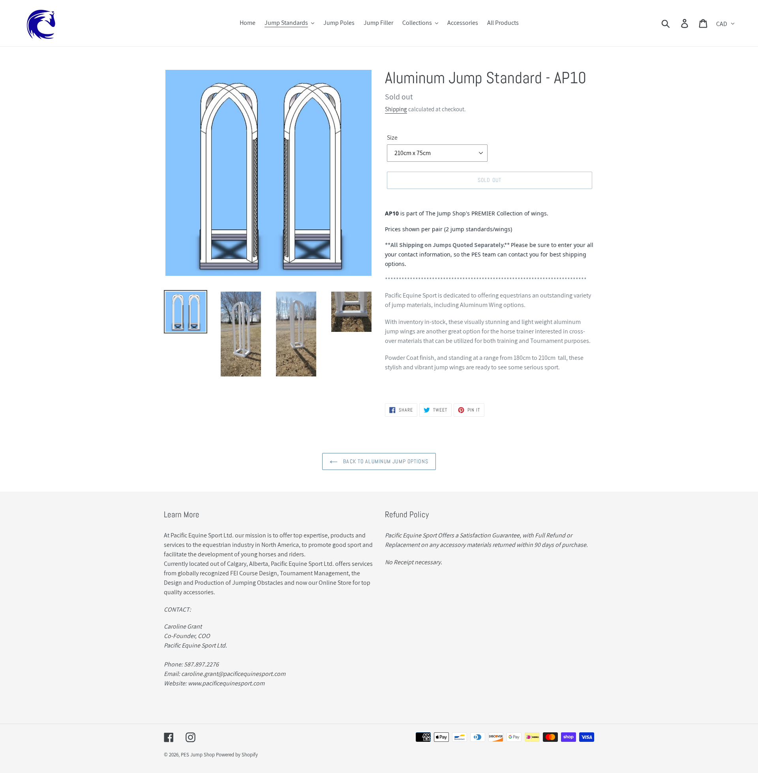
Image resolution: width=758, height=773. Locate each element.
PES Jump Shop (198, 754)
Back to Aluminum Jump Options (384, 461)
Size (392, 137)
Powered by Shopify (237, 754)
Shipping (396, 109)
